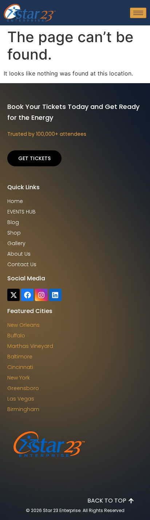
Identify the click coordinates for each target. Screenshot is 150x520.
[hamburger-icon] (138, 13)
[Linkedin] (55, 295)
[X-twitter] (13, 295)
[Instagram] (41, 295)
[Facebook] (27, 295)
